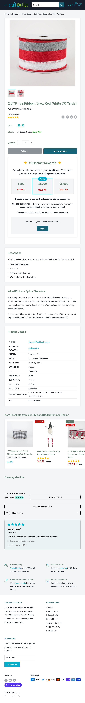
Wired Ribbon (27, 14)
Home (6, 14)
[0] (78, 4)
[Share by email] (75, 117)
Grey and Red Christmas (38, 342)
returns (63, 568)
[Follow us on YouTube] (10, 680)
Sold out (24, 151)
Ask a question (55, 497)
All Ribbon (15, 14)
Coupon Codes (52, 611)
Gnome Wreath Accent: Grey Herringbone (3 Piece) (48, 452)
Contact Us (51, 630)
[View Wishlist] (74, 5)
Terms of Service (53, 623)
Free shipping (16, 568)
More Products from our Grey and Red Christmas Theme (36, 414)
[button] (13, 117)
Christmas (32, 348)
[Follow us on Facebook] (6, 680)
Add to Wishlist (60, 151)
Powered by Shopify (12, 696)
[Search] (61, 4)
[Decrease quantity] (19, 142)
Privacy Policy (52, 615)
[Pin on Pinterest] (67, 117)
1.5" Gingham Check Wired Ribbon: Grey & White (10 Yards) (19, 452)
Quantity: (12, 142)
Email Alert (37, 132)
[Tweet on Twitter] (71, 117)
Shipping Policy (53, 626)
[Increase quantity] (31, 142)
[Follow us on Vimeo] (14, 680)
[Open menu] (5, 5)
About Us (50, 607)
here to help (20, 583)
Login (42, 228)
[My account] (69, 5)
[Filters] (7, 513)
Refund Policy (52, 619)
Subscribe (12, 664)
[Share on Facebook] (63, 117)
